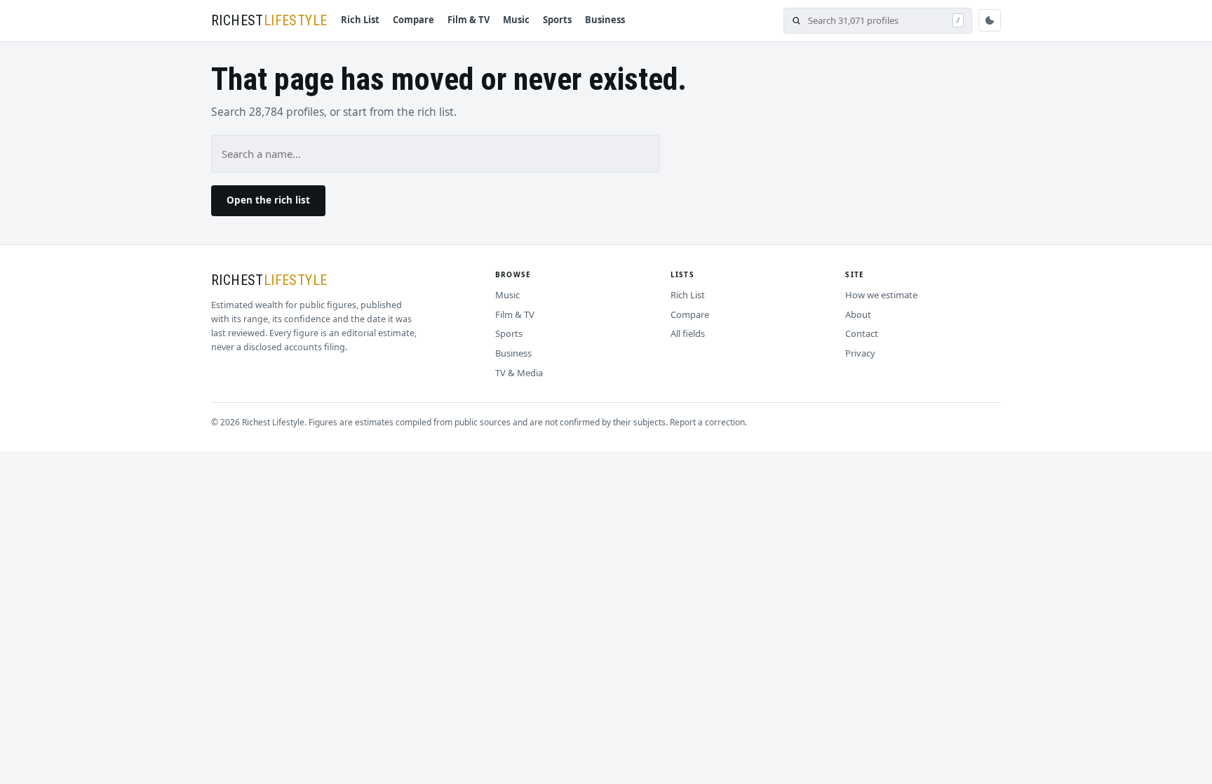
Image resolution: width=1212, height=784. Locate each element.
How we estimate (881, 294)
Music (516, 19)
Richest (269, 20)
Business (605, 19)
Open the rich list (268, 200)
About (858, 314)
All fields (688, 333)
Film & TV (468, 19)
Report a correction (707, 422)
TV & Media (519, 372)
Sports (557, 19)
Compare (413, 19)
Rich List (360, 19)
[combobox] (877, 21)
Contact (861, 333)
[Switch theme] (989, 20)
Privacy (860, 353)
